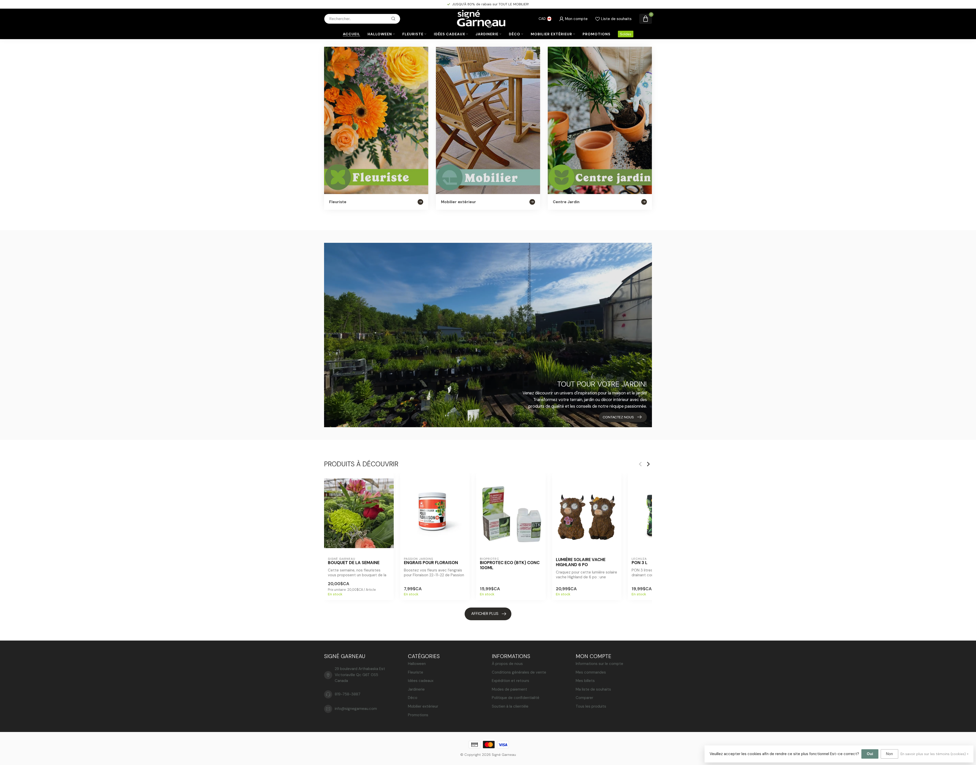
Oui (870, 753)
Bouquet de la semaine (353, 562)
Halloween (380, 34)
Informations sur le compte (599, 663)
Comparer (584, 697)
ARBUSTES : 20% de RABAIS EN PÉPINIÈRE (491, 4)
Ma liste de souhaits (593, 689)
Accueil (351, 34)
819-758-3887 (347, 694)
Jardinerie (487, 34)
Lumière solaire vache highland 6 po (580, 562)
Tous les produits (591, 706)
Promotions (597, 34)
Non (889, 753)
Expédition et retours (510, 680)
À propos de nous (507, 663)
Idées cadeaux (449, 34)
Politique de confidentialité (515, 697)
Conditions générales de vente (519, 672)
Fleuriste (412, 34)
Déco (514, 34)
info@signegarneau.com (356, 708)
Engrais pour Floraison (431, 562)
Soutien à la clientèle (510, 706)
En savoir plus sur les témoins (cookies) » (934, 754)
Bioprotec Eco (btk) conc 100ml (510, 565)
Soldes (625, 34)
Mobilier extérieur (551, 34)
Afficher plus (484, 613)
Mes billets (585, 680)
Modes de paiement (509, 689)
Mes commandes (591, 672)
